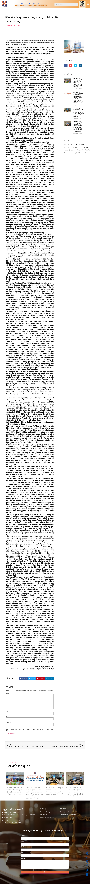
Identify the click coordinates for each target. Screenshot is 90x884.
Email (8, 716)
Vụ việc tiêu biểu (75, 147)
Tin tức (65, 147)
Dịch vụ (81, 144)
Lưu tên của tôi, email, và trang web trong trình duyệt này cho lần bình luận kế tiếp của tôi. (29, 730)
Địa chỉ (23, 841)
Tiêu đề (23, 852)
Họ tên (23, 835)
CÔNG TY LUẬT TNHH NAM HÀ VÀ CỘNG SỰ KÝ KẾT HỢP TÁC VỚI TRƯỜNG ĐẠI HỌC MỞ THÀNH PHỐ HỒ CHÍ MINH (78, 82)
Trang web (9, 722)
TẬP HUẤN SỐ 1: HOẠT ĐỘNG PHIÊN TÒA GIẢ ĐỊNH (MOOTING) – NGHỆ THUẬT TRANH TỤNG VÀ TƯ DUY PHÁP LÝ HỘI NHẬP (78, 112)
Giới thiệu (73, 144)
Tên (7, 711)
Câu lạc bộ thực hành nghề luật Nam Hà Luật (75, 153)
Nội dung (23, 858)
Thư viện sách (84, 147)
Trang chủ (66, 144)
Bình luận (9, 693)
